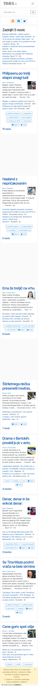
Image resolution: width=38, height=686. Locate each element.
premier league (13, 226)
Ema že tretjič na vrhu (18, 288)
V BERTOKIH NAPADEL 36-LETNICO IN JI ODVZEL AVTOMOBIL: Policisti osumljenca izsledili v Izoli (18, 468)
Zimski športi (11, 292)
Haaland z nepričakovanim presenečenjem (18, 46)
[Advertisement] (19, 154)
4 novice (6, 488)
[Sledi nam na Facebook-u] (18, 21)
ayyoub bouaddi (28, 544)
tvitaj (24, 125)
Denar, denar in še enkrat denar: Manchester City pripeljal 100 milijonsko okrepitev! (17, 53)
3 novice (6, 552)
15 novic (6, 128)
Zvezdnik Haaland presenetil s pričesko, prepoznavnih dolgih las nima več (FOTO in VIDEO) (18, 61)
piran (7, 481)
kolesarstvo (28, 113)
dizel (18, 664)
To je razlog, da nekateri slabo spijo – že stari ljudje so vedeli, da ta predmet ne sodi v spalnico (19, 41)
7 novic (6, 428)
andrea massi (27, 605)
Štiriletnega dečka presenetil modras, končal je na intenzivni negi (18, 390)
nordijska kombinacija (12, 326)
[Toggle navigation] (33, 4)
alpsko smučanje (13, 605)
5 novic (6, 238)
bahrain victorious (13, 113)
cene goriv (28, 664)
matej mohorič (13, 117)
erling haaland (27, 226)
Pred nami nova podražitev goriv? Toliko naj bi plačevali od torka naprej (18, 657)
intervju (20, 608)
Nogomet (10, 188)
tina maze (10, 608)
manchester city (24, 230)
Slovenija (11, 631)
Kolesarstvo (10, 82)
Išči (33, 12)
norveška (12, 230)
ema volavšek (29, 326)
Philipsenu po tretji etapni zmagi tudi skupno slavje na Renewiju (16, 79)
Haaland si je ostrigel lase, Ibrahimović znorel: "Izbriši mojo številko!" (17, 219)
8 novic (6, 333)
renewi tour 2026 (14, 121)
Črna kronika (12, 447)
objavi (16, 125)
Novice (4, 393)
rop (23, 481)
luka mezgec (26, 117)
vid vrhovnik (11, 330)
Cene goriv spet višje (18, 626)
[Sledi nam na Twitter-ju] (24, 21)
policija (15, 481)
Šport (4, 82)
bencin (9, 664)
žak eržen (27, 121)
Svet (9, 393)
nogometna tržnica (12, 544)
